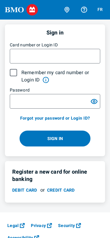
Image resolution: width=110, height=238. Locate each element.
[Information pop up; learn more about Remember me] (46, 80)
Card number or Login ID (34, 45)
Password (20, 90)
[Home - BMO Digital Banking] (21, 10)
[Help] (84, 10)
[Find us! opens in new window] (67, 10)
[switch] (94, 101)
